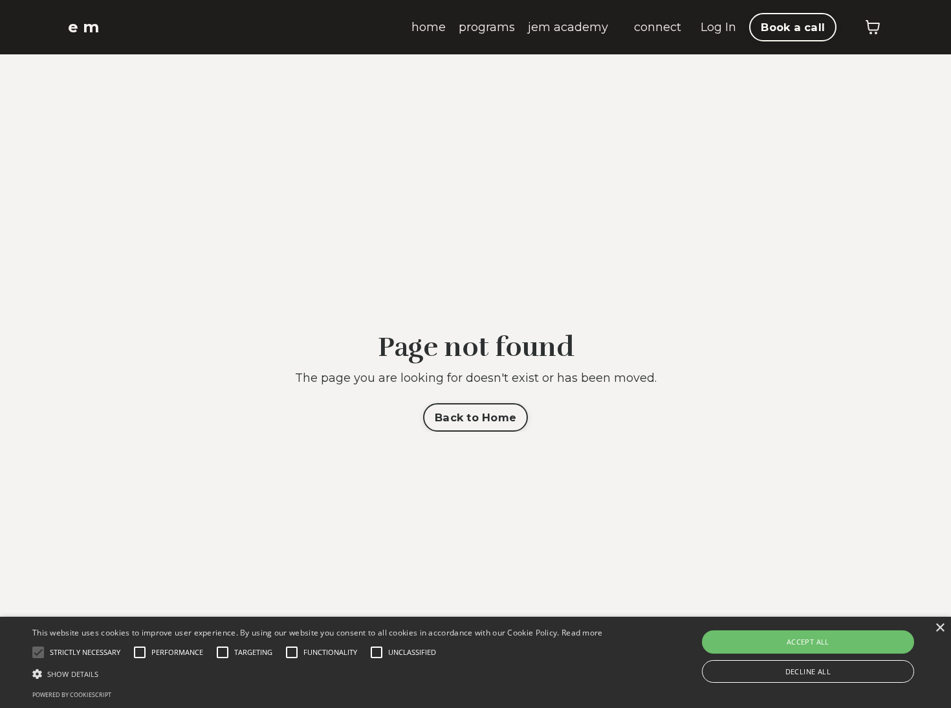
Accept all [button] (808, 642)
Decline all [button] (808, 671)
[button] (317, 673)
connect (657, 27)
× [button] (940, 628)
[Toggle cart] (872, 27)
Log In (718, 27)
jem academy (568, 27)
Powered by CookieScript (71, 695)
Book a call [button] (793, 27)
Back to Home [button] (475, 417)
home (428, 27)
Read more (582, 632)
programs (487, 27)
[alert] (475, 662)
